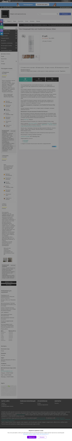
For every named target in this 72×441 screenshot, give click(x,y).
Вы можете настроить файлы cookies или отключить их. (35, 434)
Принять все (32, 437)
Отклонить (42, 437)
